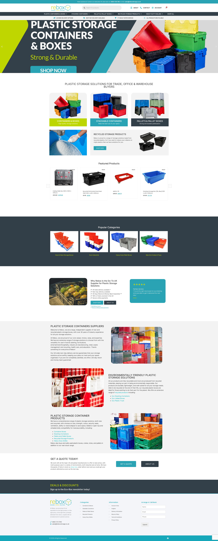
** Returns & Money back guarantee (100, 307)
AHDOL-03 (116, 191)
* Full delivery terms (96, 306)
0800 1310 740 (115, 1)
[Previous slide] (48, 186)
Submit (145, 524)
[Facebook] (168, 538)
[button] (2, 47)
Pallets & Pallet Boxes (150, 121)
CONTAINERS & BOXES (68, 121)
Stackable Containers (109, 121)
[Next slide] (170, 186)
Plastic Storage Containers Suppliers (77, 326)
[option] (64, 183)
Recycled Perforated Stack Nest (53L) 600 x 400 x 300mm (92, 192)
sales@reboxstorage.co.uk (133, 1)
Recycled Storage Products (110, 134)
